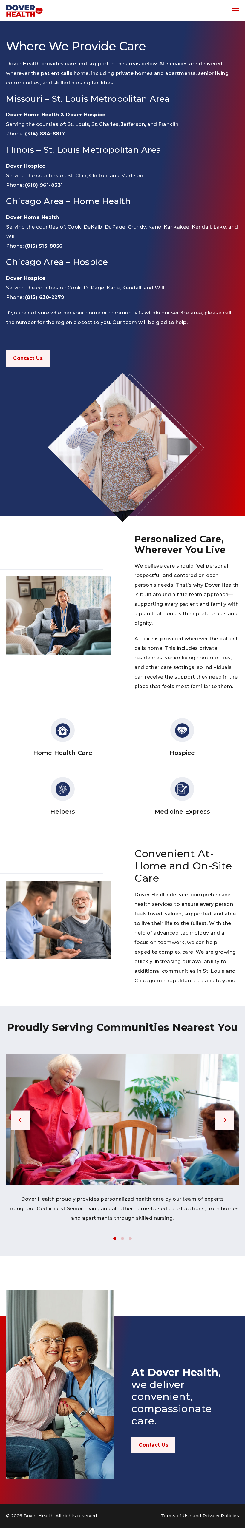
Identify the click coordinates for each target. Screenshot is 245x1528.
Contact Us (28, 358)
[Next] (224, 1120)
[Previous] (20, 1120)
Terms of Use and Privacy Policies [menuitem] (200, 1515)
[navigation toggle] (235, 10)
